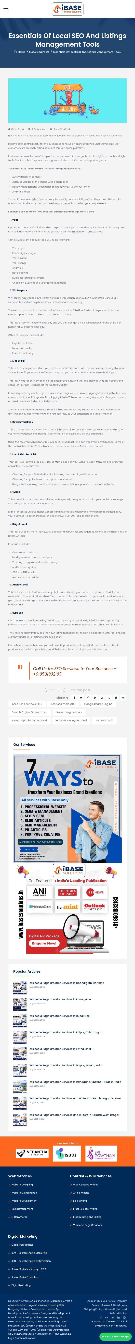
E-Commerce (19, 1217)
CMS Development (22, 1209)
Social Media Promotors (25, 1277)
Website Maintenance (24, 1192)
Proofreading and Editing (87, 1217)
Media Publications (22, 1245)
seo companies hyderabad (29, 720)
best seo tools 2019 (63, 704)
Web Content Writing (85, 1184)
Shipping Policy (93, 1309)
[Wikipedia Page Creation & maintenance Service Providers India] (67, 9)
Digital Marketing (21, 1285)
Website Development (24, 1200)
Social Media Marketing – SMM (29, 1269)
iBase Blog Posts (62, 129)
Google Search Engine (98, 704)
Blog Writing (80, 1200)
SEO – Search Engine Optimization (31, 1261)
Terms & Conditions (114, 1305)
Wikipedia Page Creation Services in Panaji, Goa (60, 999)
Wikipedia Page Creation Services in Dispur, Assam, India (65, 1065)
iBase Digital (17, 129)
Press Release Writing (85, 1209)
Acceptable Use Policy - (102, 1301)
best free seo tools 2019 (27, 704)
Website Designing (22, 1184)
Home (21, 52)
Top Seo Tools (104, 720)
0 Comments (38, 129)
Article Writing (81, 1192)
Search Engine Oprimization (30, 712)
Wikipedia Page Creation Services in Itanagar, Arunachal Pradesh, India (75, 1082)
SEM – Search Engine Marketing (29, 1253)
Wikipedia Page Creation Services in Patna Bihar (60, 1049)
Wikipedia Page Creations (87, 1225)
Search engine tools (69, 712)
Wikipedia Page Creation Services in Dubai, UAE (59, 1016)
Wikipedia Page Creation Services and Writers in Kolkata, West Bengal (74, 1115)
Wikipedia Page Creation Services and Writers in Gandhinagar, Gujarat (75, 1098)
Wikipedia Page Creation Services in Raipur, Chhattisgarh (66, 1032)
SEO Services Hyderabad (71, 720)
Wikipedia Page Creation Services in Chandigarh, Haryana (66, 983)
